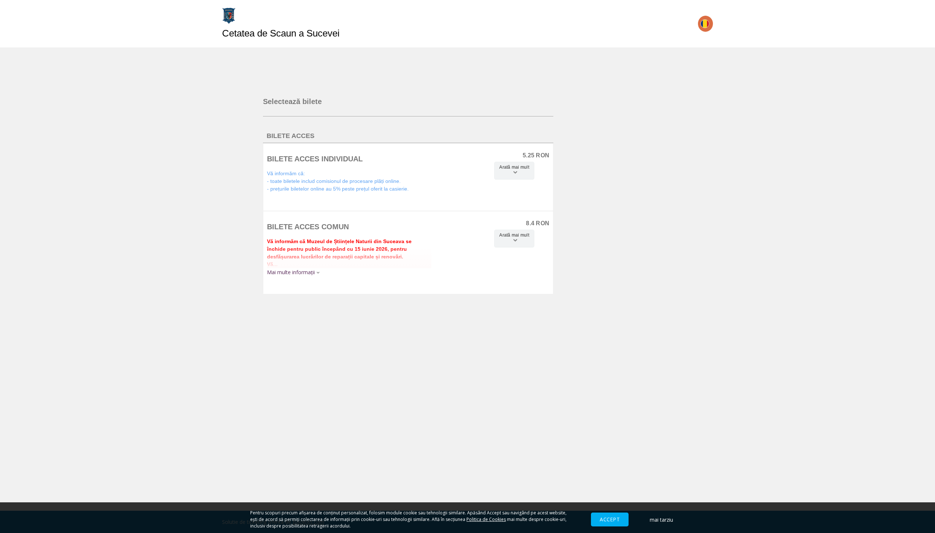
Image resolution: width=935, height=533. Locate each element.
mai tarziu (661, 519)
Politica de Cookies (486, 519)
